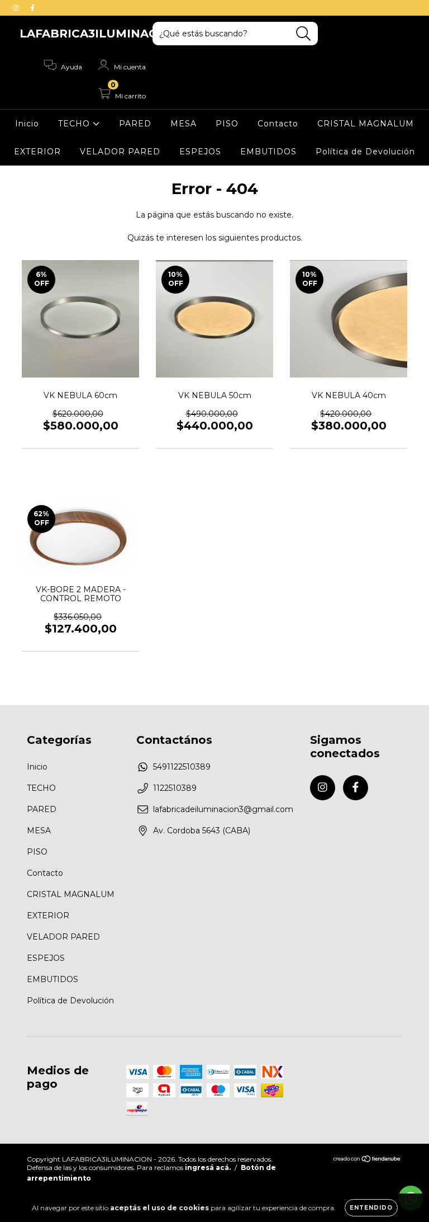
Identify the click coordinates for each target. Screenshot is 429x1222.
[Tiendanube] (367, 1160)
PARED (135, 124)
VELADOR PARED (120, 152)
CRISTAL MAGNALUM (365, 124)
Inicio (27, 124)
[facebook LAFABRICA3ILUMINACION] (32, 8)
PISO (227, 124)
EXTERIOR (37, 152)
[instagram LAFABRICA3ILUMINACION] (16, 8)
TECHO (75, 124)
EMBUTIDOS (268, 152)
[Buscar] (303, 34)
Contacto (278, 124)
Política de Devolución (365, 152)
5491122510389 (182, 767)
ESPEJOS (200, 152)
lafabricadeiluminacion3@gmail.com (223, 809)
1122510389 (175, 788)
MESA (183, 124)
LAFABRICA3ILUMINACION (100, 33)
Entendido (371, 1207)
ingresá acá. (208, 1167)
